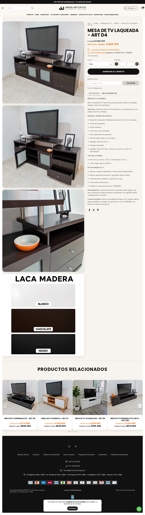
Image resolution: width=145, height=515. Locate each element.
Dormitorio (44, 14)
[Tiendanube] (73, 491)
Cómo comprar (68, 454)
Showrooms (98, 14)
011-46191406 (74, 466)
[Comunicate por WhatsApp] (139, 509)
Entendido (72, 508)
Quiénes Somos (23, 454)
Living (37, 14)
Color (90, 60)
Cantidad (117, 60)
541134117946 (74, 462)
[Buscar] (32, 8)
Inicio (89, 23)
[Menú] (3, 8)
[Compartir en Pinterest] (98, 210)
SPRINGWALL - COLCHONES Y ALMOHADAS (59, 15)
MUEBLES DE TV (106, 23)
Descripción (94, 93)
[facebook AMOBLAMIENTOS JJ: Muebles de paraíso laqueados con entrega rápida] (76, 446)
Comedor (30, 14)
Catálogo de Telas (85, 14)
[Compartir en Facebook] (89, 210)
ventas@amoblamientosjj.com (74, 470)
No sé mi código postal (95, 88)
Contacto (36, 454)
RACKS (116, 23)
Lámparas (73, 14)
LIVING (96, 23)
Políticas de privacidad (119, 454)
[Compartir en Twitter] (93, 210)
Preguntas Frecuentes (86, 454)
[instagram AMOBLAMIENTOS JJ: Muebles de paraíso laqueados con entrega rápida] (69, 446)
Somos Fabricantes (111, 14)
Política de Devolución (51, 454)
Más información (109, 93)
